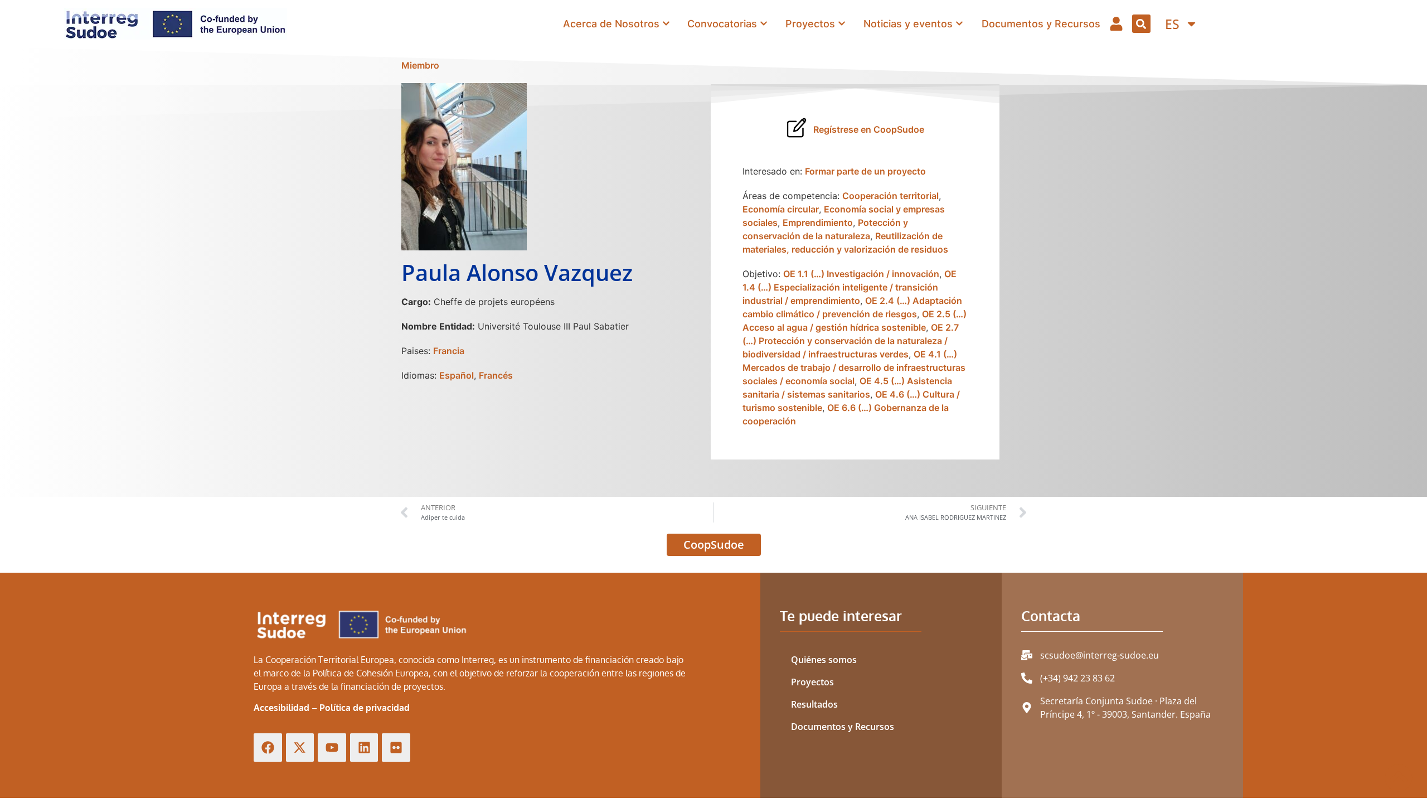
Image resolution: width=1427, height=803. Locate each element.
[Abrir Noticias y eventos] (959, 23)
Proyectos (812, 682)
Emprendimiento (818, 222)
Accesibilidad (281, 707)
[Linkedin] (364, 747)
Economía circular (780, 209)
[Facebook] (268, 747)
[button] (1141, 23)
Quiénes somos (824, 660)
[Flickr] (396, 747)
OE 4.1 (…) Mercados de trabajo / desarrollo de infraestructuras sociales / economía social (853, 367)
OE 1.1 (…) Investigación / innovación (861, 273)
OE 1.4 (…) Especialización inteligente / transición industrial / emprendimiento (849, 287)
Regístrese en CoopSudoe (868, 129)
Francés (496, 375)
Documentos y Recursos (842, 726)
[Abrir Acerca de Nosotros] (666, 23)
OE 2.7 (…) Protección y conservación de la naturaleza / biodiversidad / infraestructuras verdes (850, 341)
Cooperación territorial (890, 195)
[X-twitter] (300, 747)
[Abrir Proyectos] (842, 23)
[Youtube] (332, 747)
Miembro (420, 65)
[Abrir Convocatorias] (764, 23)
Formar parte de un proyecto (865, 171)
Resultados (814, 704)
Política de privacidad (364, 707)
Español (456, 375)
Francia (448, 350)
